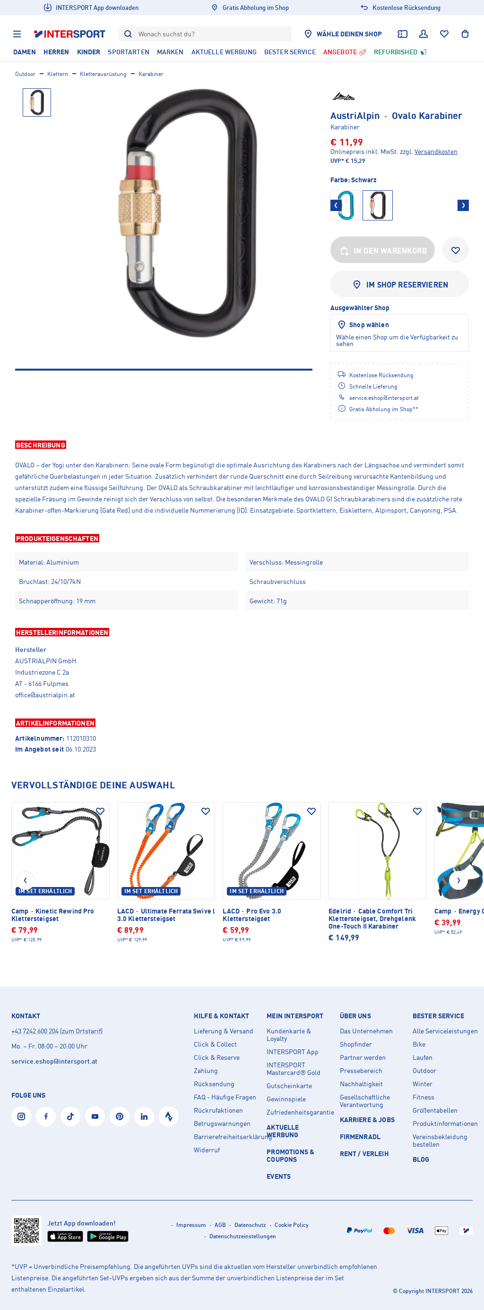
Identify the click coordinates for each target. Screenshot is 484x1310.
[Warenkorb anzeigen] (465, 34)
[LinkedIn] (144, 1116)
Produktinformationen (445, 1123)
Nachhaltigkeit (361, 1084)
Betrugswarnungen (222, 1123)
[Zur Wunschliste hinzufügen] (455, 250)
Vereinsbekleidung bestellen (440, 1140)
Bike (419, 1044)
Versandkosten (436, 151)
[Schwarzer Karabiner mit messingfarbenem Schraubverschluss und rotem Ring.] (187, 213)
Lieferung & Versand (223, 1031)
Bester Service (438, 1016)
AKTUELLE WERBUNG (283, 1131)
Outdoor (25, 73)
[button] (242, 444)
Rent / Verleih (364, 1153)
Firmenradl (360, 1137)
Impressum (191, 1224)
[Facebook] (46, 1116)
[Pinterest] (120, 1116)
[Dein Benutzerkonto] (423, 34)
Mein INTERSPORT (295, 1016)
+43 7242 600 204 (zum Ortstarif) (57, 1031)
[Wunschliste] (444, 34)
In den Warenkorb (390, 250)
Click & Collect (215, 1044)
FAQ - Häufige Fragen (225, 1097)
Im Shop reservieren (407, 284)
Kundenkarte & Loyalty (289, 1034)
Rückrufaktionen (218, 1110)
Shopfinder (356, 1044)
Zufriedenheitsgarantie (299, 1112)
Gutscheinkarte (289, 1086)
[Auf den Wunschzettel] (100, 811)
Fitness (423, 1097)
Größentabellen (435, 1110)
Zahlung (206, 1070)
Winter (422, 1084)
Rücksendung (214, 1084)
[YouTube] (95, 1116)
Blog (421, 1159)
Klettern (57, 73)
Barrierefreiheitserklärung (226, 1137)
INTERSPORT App (293, 1052)
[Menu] (17, 34)
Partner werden (363, 1057)
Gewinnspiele (286, 1099)
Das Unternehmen (366, 1031)
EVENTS (279, 1176)
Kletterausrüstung (103, 73)
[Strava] (169, 1116)
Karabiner (151, 73)
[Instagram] (21, 1116)
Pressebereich (361, 1070)
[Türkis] (345, 205)
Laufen (422, 1057)
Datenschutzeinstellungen (242, 1236)
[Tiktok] (70, 1116)
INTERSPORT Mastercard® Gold (293, 1068)
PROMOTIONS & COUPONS (290, 1155)
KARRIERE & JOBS (367, 1120)
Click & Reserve (217, 1057)
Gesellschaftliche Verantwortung (365, 1100)
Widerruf (207, 1150)
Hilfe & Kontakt (221, 1016)
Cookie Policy (292, 1224)
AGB (220, 1224)
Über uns (355, 1016)
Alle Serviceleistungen (445, 1031)
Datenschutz (250, 1224)
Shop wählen (369, 325)
